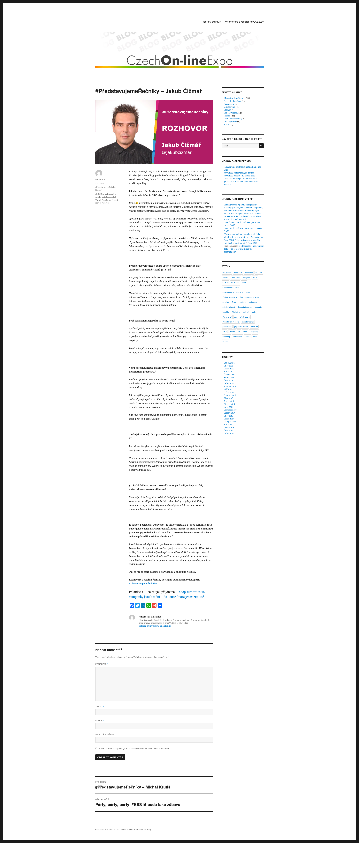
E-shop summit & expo (249, 297)
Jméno (99, 706)
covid (244, 282)
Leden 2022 (229, 369)
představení (245, 316)
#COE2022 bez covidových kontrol (239, 173)
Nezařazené (229, 104)
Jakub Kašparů (229, 307)
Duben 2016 (229, 427)
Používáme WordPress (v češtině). (136, 830)
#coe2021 (238, 272)
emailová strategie (102, 197)
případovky (227, 326)
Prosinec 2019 (230, 386)
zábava (247, 336)
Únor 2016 (228, 430)
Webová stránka (104, 734)
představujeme (248, 321)
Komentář (102, 664)
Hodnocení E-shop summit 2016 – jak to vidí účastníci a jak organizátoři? (244, 249)
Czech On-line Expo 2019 (233, 292)
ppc (235, 316)
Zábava (227, 124)
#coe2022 (249, 272)
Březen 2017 (229, 413)
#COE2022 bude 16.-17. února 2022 (239, 176)
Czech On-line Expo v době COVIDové (240, 179)
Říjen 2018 (228, 398)
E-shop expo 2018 (230, 297)
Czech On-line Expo (232, 101)
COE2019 (235, 282)
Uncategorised (230, 122)
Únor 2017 (228, 416)
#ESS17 (226, 277)
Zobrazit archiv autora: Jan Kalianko (155, 626)
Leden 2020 (229, 383)
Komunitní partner (245, 307)
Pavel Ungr (227, 316)
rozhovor (105, 202)
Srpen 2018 (229, 401)
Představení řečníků (110, 199)
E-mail (99, 720)
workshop (226, 336)
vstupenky (254, 331)
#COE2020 (227, 272)
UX (239, 331)
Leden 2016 (229, 433)
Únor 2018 (228, 407)
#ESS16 (98, 194)
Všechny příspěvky (211, 21)
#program (246, 277)
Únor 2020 (228, 380)
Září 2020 (228, 372)
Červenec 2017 (230, 410)
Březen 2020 (229, 377)
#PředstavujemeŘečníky (143, 583)
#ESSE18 (236, 277)
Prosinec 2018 (230, 395)
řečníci (98, 202)
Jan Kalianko (100, 179)
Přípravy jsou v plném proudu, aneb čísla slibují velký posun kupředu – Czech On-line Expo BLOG (243, 237)
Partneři (227, 110)
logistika (226, 312)
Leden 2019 (229, 392)
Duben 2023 (229, 363)
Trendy (232, 331)
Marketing (236, 312)
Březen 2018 (229, 404)
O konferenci (229, 107)
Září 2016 (228, 425)
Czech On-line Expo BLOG (106, 830)
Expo (234, 302)
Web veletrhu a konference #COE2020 (244, 21)
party (254, 312)
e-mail (105, 194)
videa (245, 331)
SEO (224, 331)
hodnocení (253, 302)
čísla (255, 336)
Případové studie (231, 113)
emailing (112, 194)
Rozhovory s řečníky (233, 119)
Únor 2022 (228, 366)
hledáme (242, 302)
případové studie (241, 326)
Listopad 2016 (230, 422)
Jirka (226, 228)
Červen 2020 (229, 374)
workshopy (237, 336)
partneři (246, 312)
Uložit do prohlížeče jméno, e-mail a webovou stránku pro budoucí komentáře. (134, 749)
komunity (258, 307)
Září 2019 (228, 389)
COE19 (225, 282)
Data (248, 292)
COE (255, 277)
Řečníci (98, 190)
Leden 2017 (229, 419)
